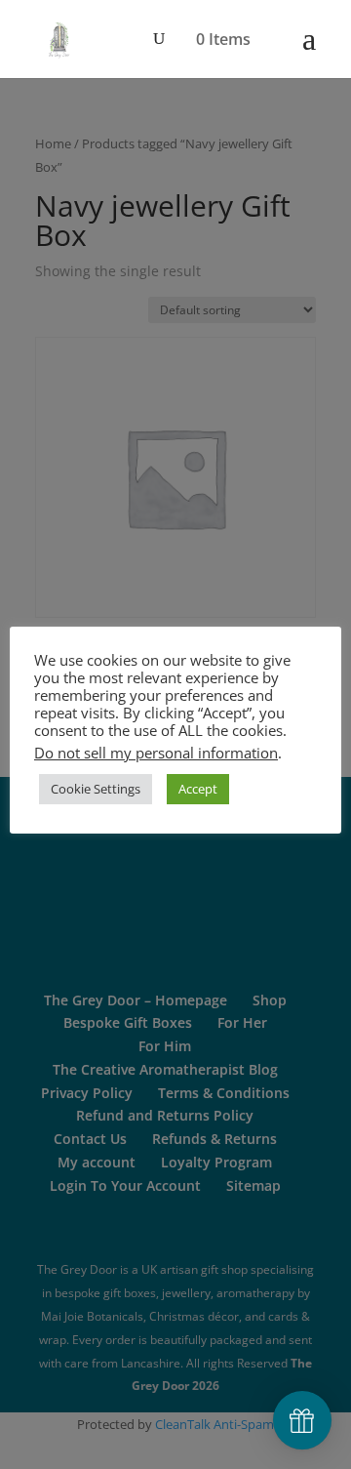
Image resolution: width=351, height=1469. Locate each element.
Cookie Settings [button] (95, 788)
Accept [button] (197, 788)
